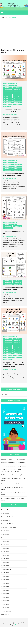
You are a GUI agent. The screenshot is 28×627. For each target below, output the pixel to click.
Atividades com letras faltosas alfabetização (12, 111)
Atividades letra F (17, 91)
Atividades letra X (8, 170)
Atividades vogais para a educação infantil (13, 289)
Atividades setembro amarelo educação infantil (13, 466)
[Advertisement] (14, 34)
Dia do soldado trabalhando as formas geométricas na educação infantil (11, 470)
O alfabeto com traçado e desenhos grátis (12, 475)
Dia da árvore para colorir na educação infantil (13, 459)
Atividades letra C (8, 89)
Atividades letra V (17, 168)
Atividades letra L (8, 96)
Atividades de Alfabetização (10, 83)
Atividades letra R (8, 102)
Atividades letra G (8, 93)
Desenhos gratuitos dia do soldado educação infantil (13, 479)
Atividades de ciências (7, 520)
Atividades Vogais (17, 284)
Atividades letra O (17, 98)
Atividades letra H (17, 93)
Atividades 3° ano (5, 513)
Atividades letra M (17, 96)
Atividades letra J (17, 95)
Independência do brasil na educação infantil (13, 462)
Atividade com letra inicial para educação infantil (13, 174)
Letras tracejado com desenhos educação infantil (12, 488)
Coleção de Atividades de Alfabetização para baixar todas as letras (13, 365)
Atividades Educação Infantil (10, 85)
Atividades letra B (17, 87)
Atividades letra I (7, 95)
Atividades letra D (17, 89)
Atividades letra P (8, 100)
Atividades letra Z (17, 170)
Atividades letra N (8, 98)
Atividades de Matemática (8, 523)
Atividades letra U (17, 104)
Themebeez (18, 625)
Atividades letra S (17, 102)
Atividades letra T (8, 104)
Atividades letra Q (17, 100)
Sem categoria (7, 106)
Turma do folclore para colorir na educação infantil (12, 499)
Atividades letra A (8, 87)
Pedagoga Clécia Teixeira (11, 114)
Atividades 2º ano (5, 510)
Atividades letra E (8, 91)
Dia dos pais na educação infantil (10, 484)
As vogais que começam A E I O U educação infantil (13, 493)
